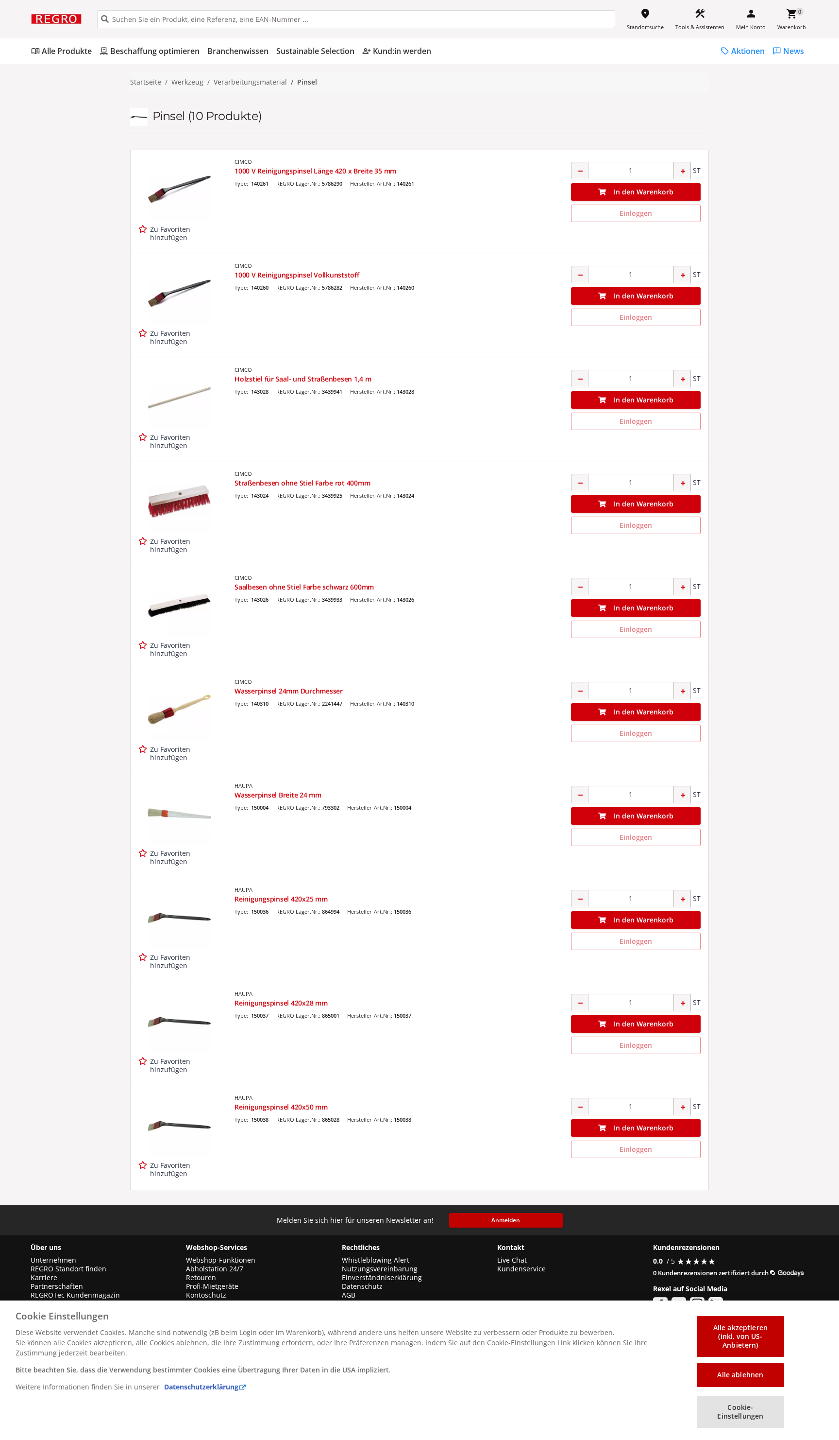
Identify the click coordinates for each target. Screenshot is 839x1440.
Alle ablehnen (740, 1374)
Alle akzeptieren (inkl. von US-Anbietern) (740, 1336)
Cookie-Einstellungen (740, 1412)
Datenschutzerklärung (201, 1386)
